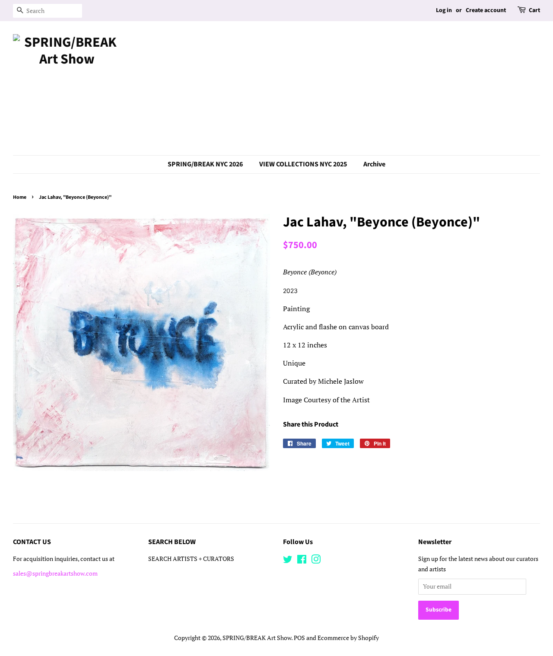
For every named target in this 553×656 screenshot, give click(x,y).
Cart (534, 10)
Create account (486, 10)
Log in (444, 10)
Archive (374, 164)
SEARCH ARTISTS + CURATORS (191, 559)
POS (299, 638)
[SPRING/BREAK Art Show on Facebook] (302, 561)
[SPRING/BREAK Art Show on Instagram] (316, 561)
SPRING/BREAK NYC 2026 (205, 164)
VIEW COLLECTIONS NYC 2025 (303, 164)
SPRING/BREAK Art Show (256, 638)
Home (19, 197)
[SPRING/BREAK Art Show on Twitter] (287, 561)
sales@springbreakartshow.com (55, 573)
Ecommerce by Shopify (348, 638)
